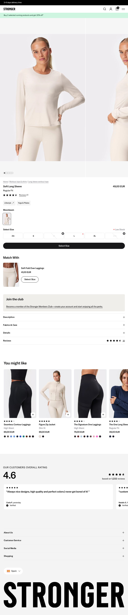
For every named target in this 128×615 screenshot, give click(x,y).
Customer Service (12, 540)
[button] (64, 195)
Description (8, 317)
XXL (115, 236)
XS (13, 236)
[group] (20, 403)
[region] (64, 403)
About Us (8, 532)
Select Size (29, 279)
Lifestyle (7, 203)
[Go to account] (111, 9)
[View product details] (20, 428)
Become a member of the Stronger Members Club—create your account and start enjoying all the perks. (54, 306)
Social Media (10, 548)
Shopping (8, 556)
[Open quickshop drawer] (33, 414)
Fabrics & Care (10, 325)
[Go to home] (9, 9)
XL (95, 236)
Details (6, 332)
